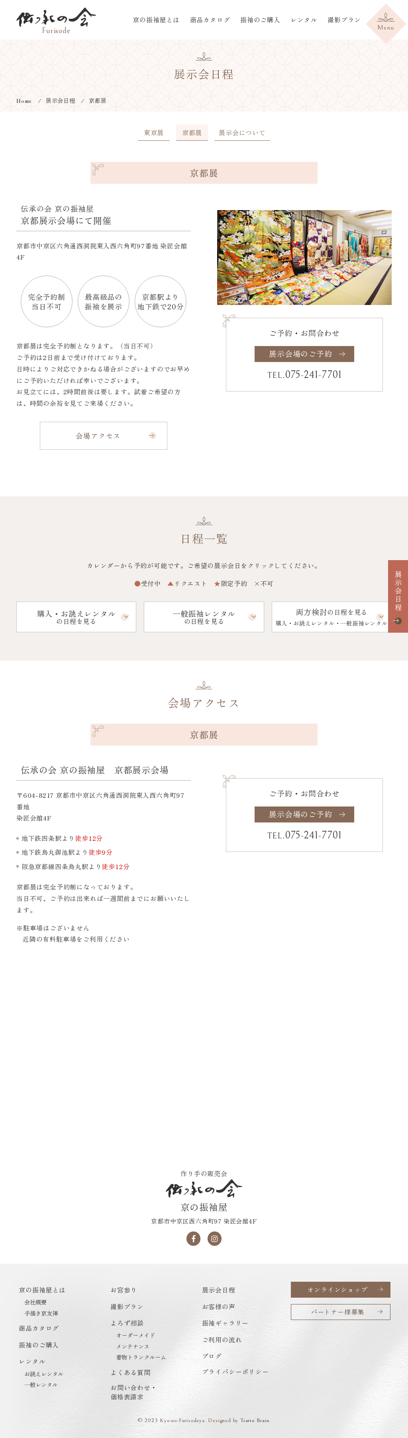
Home (24, 100)
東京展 (154, 132)
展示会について (242, 132)
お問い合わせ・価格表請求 (133, 1392)
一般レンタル (41, 1385)
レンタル (303, 19)
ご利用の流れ (222, 1339)
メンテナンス (132, 1346)
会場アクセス (98, 436)
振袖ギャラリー (225, 1323)
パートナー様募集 (337, 1311)
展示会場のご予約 (300, 353)
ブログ (212, 1356)
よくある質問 (130, 1372)
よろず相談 (127, 1323)
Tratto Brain (254, 1420)
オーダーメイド (135, 1335)
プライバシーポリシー (235, 1371)
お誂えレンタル (43, 1374)
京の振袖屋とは (156, 19)
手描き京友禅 (41, 1313)
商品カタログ (210, 19)
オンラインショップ (337, 1289)
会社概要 (35, 1302)
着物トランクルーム (141, 1357)
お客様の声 (218, 1306)
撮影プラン (344, 19)
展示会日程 (398, 591)
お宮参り (123, 1289)
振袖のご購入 (260, 19)
